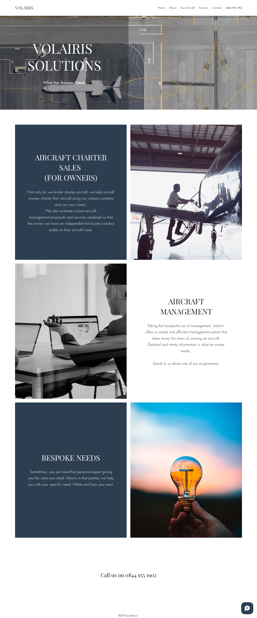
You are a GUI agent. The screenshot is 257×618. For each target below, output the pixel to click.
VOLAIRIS (24, 8)
